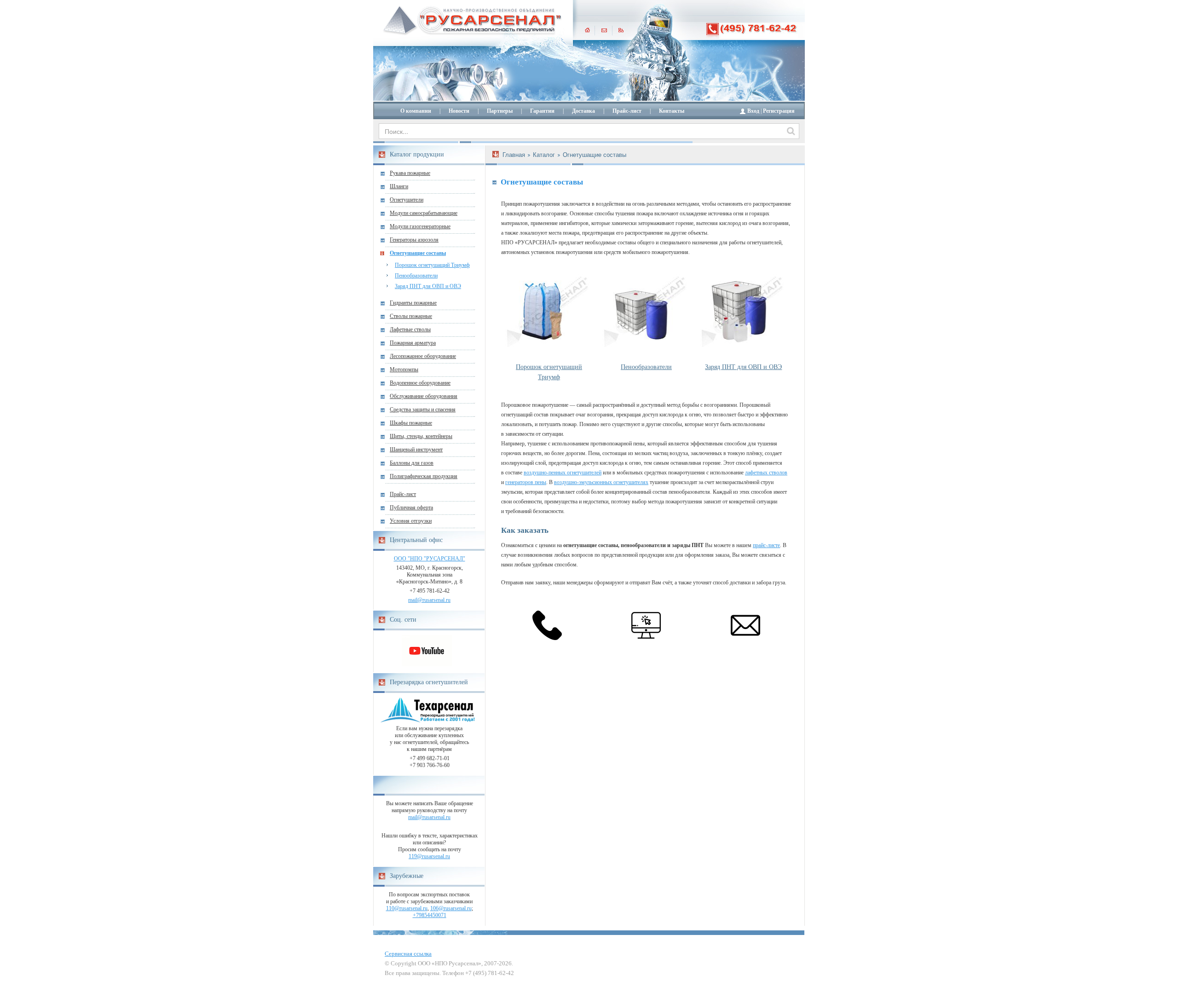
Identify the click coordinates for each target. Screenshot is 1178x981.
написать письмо (604, 30)
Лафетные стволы (410, 329)
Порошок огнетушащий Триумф (432, 265)
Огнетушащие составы (418, 253)
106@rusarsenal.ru (451, 908)
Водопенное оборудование (420, 383)
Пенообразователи (416, 275)
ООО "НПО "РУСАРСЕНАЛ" (429, 558)
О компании (415, 111)
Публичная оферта (411, 507)
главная (587, 30)
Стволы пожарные (411, 316)
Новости (459, 111)
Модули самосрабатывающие (423, 213)
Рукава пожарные (410, 173)
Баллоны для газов (411, 463)
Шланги (399, 186)
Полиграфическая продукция (423, 476)
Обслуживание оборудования (423, 396)
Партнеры (500, 111)
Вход (753, 111)
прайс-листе (766, 545)
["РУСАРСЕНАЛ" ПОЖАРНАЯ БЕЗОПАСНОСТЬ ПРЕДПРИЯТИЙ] (472, 21)
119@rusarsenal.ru (429, 856)
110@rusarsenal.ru (406, 908)
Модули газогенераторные (420, 226)
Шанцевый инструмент (416, 449)
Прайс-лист (626, 111)
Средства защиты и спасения (423, 409)
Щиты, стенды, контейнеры (421, 436)
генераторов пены (525, 482)
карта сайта (621, 30)
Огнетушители (406, 199)
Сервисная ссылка (408, 953)
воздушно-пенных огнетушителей (562, 472)
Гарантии (542, 111)
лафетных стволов (766, 472)
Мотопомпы (404, 369)
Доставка (583, 111)
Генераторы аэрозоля (414, 240)
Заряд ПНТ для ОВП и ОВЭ (428, 286)
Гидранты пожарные (413, 303)
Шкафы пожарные (411, 423)
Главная (513, 154)
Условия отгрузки (411, 521)
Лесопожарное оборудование (423, 356)
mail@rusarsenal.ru (429, 600)
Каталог (544, 154)
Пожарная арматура (413, 343)
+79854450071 (429, 915)
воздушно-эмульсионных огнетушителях (601, 482)
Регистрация (779, 111)
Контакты (671, 111)
